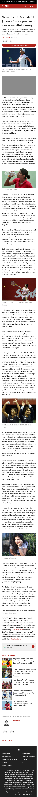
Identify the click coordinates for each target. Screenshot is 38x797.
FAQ (23, 762)
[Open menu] (3, 6)
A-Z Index (4, 762)
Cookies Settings (7, 765)
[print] (13, 731)
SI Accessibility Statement (10, 760)
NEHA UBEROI (15, 720)
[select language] (27, 6)
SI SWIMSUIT (10, 2)
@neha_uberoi (16, 639)
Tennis (10, 740)
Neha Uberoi (6, 38)
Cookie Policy (26, 754)
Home (4, 740)
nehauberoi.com (17, 630)
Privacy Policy (6, 754)
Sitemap (24, 760)
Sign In (32, 6)
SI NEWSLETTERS (21, 2)
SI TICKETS (32, 2)
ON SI (3, 2)
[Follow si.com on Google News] (33, 646)
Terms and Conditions (28, 757)
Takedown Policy (7, 757)
